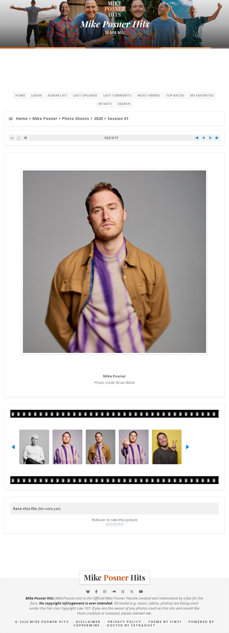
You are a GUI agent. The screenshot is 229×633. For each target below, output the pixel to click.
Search (124, 104)
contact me (142, 613)
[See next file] (210, 138)
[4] (118, 524)
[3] (114, 524)
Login (36, 95)
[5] (122, 524)
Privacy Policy (124, 622)
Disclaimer (88, 622)
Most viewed (148, 95)
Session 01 (118, 118)
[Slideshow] (25, 138)
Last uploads (85, 95)
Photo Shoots (75, 118)
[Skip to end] (217, 138)
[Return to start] (197, 138)
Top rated (175, 95)
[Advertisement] (114, 69)
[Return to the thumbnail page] (12, 138)
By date (105, 104)
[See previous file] (204, 138)
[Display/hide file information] (19, 138)
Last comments (117, 95)
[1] (107, 524)
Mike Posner (44, 118)
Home (20, 95)
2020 (98, 118)
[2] (111, 524)
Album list (57, 95)
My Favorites (202, 95)
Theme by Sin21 (165, 622)
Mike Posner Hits (49, 622)
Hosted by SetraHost (131, 625)
